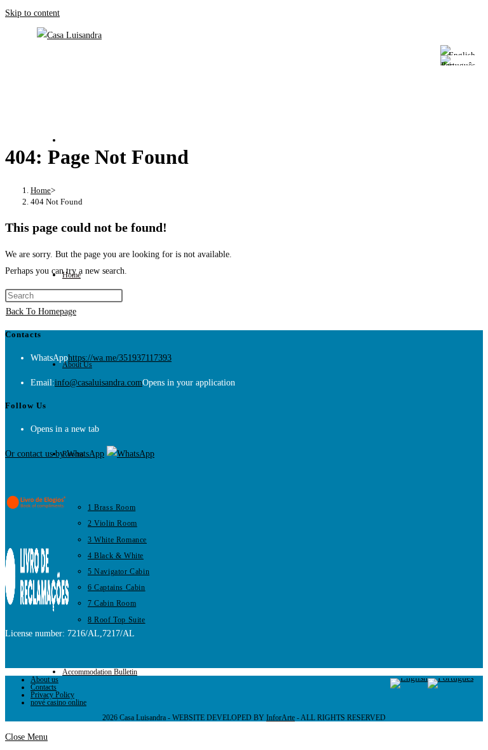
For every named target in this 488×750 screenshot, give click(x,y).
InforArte (280, 717)
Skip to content (32, 13)
